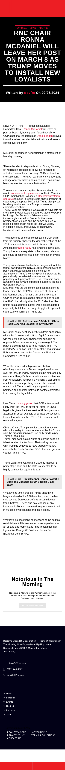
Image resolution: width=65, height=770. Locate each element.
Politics (43, 28)
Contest (10, 706)
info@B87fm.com (15, 675)
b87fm (29, 92)
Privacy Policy (16, 735)
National (22, 28)
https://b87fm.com (17, 663)
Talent (9, 714)
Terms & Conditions (43, 735)
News (33, 28)
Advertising (39, 732)
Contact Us (14, 738)
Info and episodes (32, 606)
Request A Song (17, 732)
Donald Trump (45, 136)
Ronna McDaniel (32, 129)
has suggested (25, 403)
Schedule (10, 697)
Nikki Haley (24, 248)
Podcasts (10, 710)
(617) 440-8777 (15, 669)
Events (9, 702)
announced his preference (25, 193)
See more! (8, 651)
